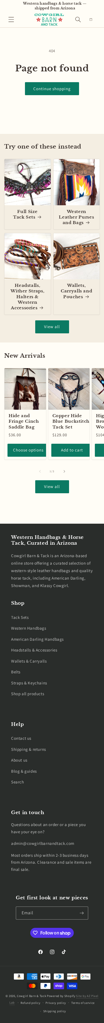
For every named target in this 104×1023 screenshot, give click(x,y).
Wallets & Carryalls (29, 661)
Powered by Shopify (61, 996)
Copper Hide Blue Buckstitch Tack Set (71, 421)
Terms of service (83, 1003)
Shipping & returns (28, 749)
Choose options (28, 450)
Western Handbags (28, 628)
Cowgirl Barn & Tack (31, 996)
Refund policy (30, 1003)
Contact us (21, 738)
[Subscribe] (82, 913)
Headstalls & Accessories (34, 650)
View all (52, 326)
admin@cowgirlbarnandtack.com (42, 843)
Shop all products (27, 693)
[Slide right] (64, 471)
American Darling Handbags (37, 639)
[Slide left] (40, 471)
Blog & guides (24, 771)
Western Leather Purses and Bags (76, 217)
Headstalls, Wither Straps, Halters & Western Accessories (27, 296)
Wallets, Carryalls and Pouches (76, 291)
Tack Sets (20, 617)
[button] (11, 20)
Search (17, 782)
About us (19, 760)
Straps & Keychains (29, 683)
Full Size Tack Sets (25, 214)
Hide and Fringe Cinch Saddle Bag (24, 421)
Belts (16, 671)
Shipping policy (54, 1011)
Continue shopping (52, 88)
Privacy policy (55, 1003)
